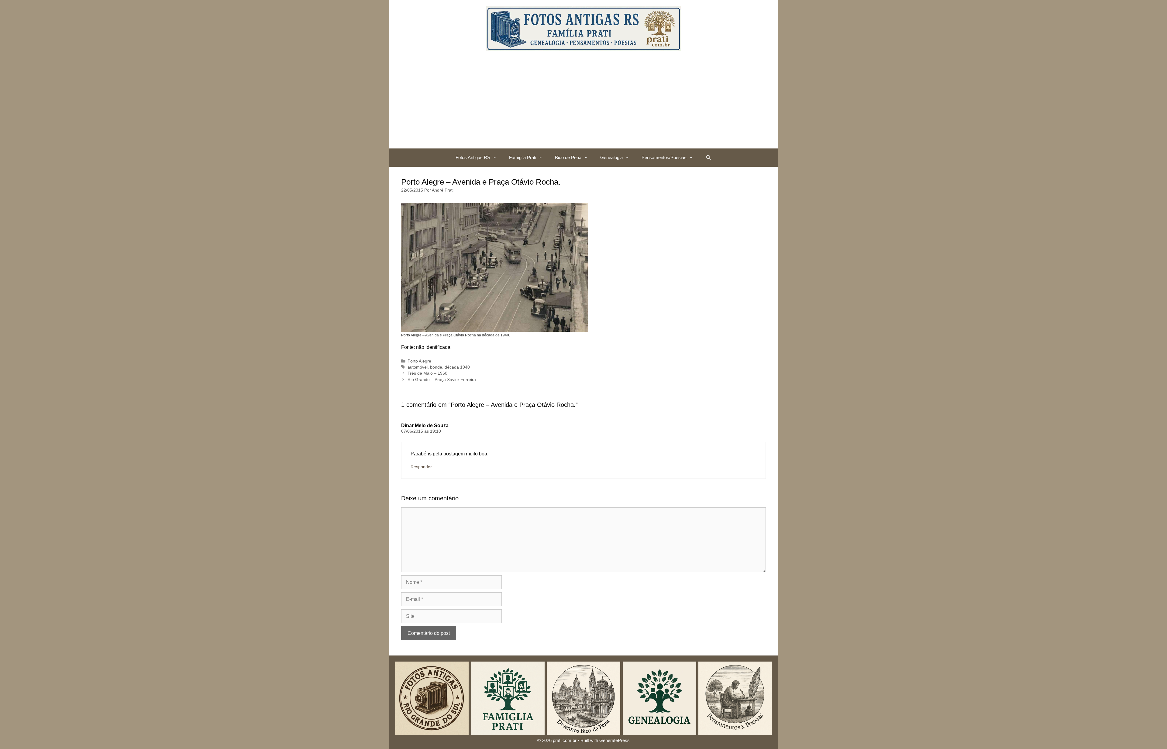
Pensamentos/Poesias (664, 157)
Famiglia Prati (522, 157)
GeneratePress (614, 740)
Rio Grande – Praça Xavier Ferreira (442, 379)
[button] (496, 157)
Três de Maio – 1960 (427, 373)
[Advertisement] (583, 102)
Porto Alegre (419, 361)
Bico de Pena (568, 157)
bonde (436, 367)
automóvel (418, 367)
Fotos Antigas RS (473, 157)
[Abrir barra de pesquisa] (708, 157)
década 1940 (457, 367)
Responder (421, 467)
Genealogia (611, 157)
